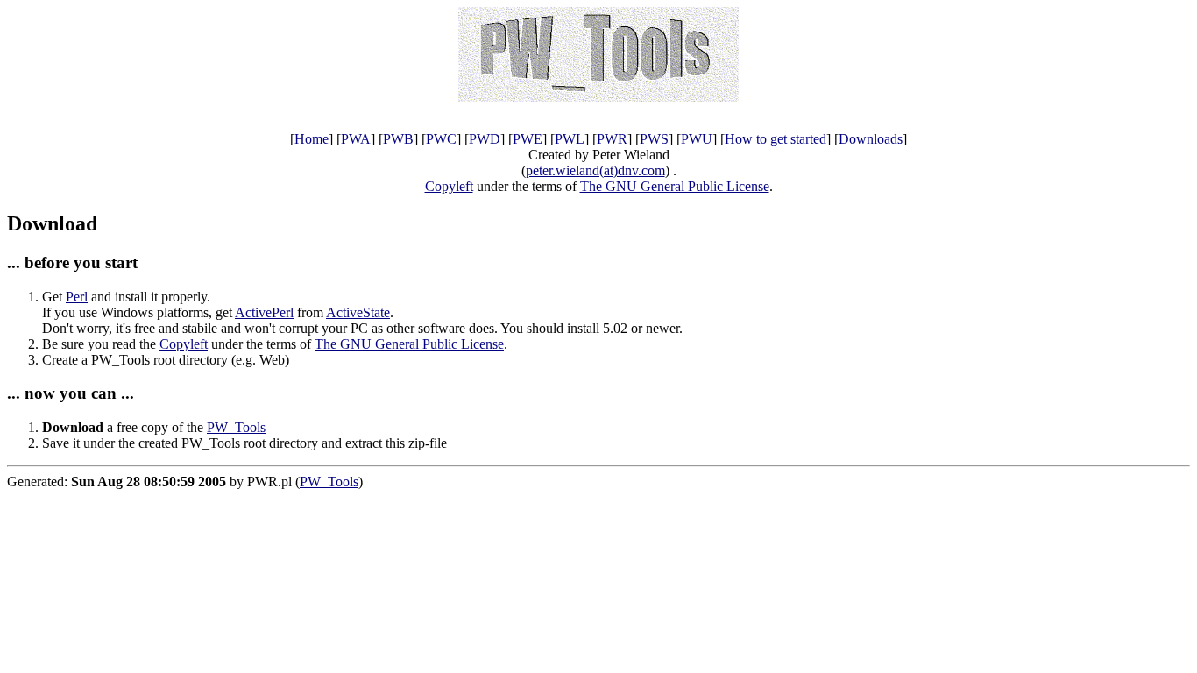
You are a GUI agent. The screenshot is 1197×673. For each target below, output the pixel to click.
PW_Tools (236, 427)
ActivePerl (264, 312)
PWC (441, 138)
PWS (654, 138)
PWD (484, 138)
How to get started (775, 138)
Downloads (871, 138)
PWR (612, 138)
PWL (569, 138)
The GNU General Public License (674, 186)
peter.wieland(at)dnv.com (595, 170)
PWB (398, 138)
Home (311, 138)
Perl (77, 296)
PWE (527, 138)
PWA (356, 138)
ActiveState (358, 312)
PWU (696, 138)
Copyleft (449, 186)
